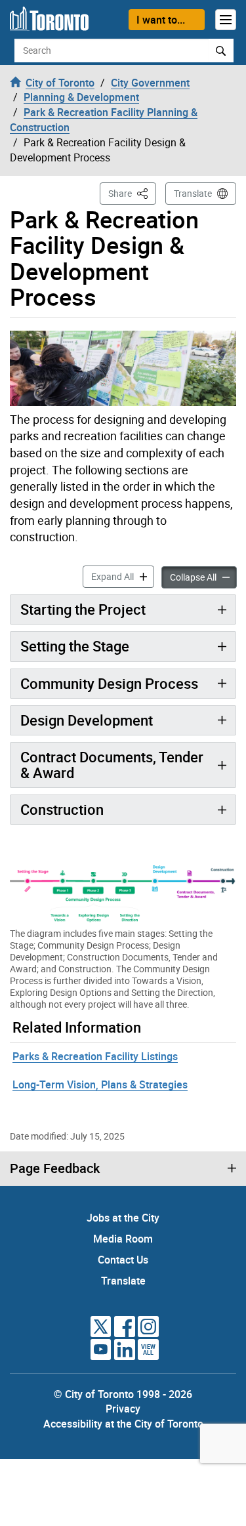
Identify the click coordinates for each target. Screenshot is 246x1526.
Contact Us (123, 1259)
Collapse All (203, 576)
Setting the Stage (74, 645)
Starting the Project (83, 609)
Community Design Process (109, 683)
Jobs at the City (123, 1217)
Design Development (86, 720)
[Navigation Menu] (225, 19)
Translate (193, 193)
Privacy (123, 1408)
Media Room (123, 1238)
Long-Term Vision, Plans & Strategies (100, 1084)
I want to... (160, 19)
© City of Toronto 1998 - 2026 (123, 1394)
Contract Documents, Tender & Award (111, 764)
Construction (62, 809)
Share (132, 192)
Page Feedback (55, 1168)
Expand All (122, 576)
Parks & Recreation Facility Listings (95, 1056)
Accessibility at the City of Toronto (123, 1423)
